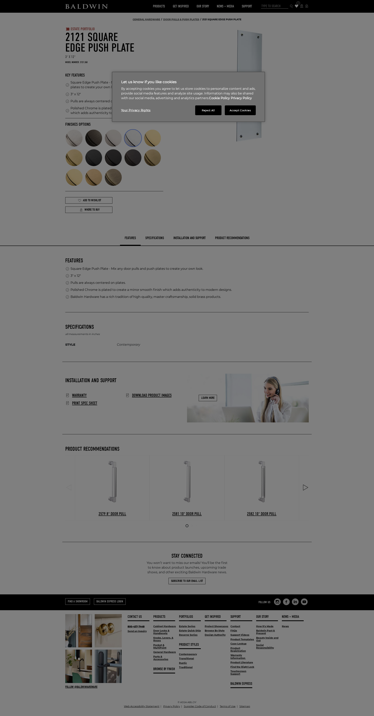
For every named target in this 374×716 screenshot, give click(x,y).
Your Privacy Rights (136, 110)
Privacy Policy (241, 98)
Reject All (208, 110)
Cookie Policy (219, 98)
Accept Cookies (240, 110)
